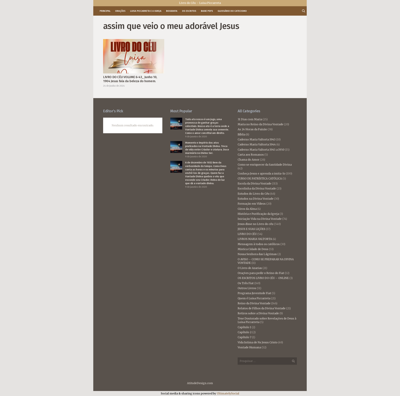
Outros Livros (247, 288)
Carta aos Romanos (251, 154)
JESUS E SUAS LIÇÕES (251, 229)
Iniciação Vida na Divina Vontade (260, 219)
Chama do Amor (248, 159)
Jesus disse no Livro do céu (255, 224)
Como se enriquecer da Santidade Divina (265, 164)
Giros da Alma (247, 209)
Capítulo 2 (245, 332)
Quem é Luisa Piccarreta (254, 298)
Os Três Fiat (246, 283)
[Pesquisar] (303, 11)
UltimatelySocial (228, 393)
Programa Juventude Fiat (254, 293)
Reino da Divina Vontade (254, 303)
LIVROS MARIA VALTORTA (255, 239)
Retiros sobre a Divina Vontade (258, 313)
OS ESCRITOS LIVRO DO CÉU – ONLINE (263, 278)
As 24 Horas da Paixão (252, 129)
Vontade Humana (249, 347)
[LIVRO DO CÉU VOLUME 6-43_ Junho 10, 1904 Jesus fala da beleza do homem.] (133, 41)
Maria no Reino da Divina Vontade (260, 124)
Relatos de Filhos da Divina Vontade (261, 308)
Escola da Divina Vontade (254, 183)
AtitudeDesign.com (200, 383)
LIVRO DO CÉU (247, 234)
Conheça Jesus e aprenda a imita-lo (261, 173)
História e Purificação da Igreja (258, 214)
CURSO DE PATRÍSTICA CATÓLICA (260, 178)
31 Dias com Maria (250, 119)
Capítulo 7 (244, 337)
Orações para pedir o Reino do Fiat (261, 273)
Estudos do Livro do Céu (254, 193)
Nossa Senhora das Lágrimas (257, 254)
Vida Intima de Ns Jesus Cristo (258, 342)
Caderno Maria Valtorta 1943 (256, 139)
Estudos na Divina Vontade (255, 198)
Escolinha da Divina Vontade (257, 188)
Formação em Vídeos (252, 203)
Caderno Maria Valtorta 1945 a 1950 (261, 149)
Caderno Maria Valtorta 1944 (257, 144)
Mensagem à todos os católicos (259, 244)
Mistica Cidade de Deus (253, 249)
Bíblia (241, 134)
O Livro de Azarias (250, 268)
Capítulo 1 (244, 327)
